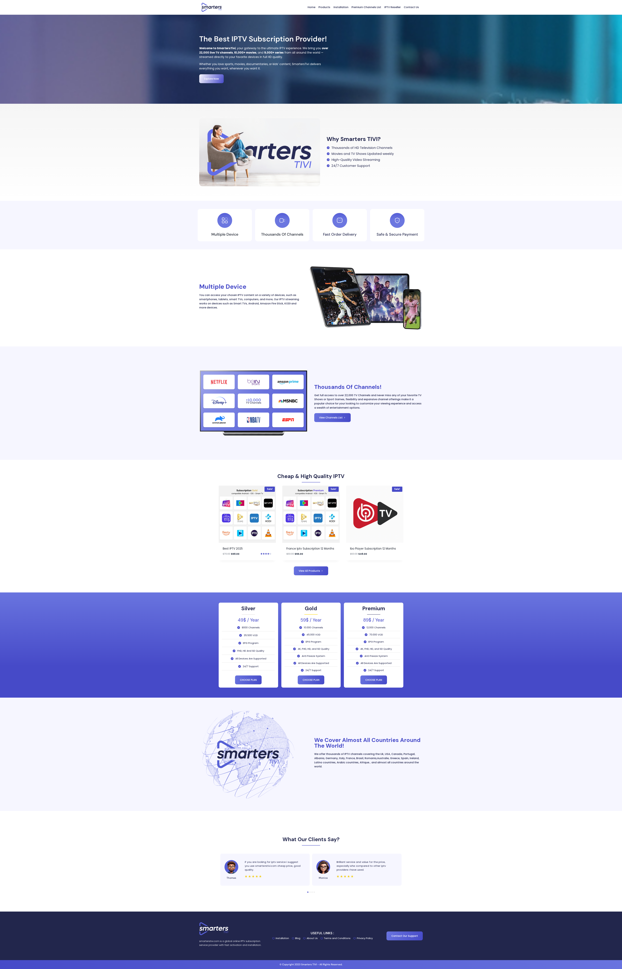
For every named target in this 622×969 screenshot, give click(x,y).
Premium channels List (366, 7)
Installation (341, 7)
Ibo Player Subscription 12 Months (373, 549)
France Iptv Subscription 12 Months (310, 549)
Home (311, 7)
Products (324, 7)
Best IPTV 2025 (233, 549)
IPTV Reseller (392, 7)
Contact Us (411, 7)
